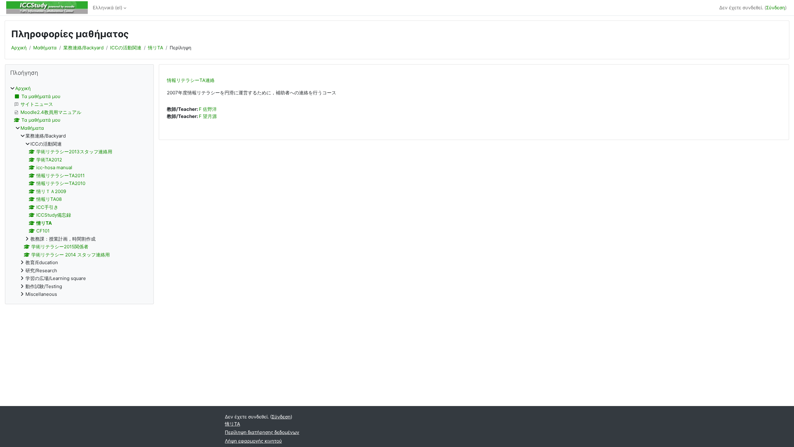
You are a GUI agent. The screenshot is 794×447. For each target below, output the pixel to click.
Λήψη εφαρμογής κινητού (253, 441)
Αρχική (19, 48)
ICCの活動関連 (125, 48)
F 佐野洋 (208, 109)
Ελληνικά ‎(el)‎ (107, 8)
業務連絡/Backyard (83, 48)
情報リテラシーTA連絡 (191, 80)
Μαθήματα (45, 48)
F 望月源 (208, 116)
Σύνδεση (775, 8)
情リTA (155, 48)
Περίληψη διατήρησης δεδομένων (262, 432)
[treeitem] (79, 191)
